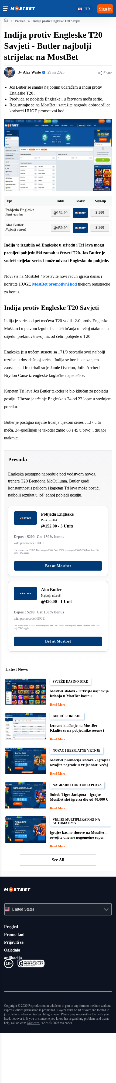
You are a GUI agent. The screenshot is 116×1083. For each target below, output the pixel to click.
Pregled (12, 972)
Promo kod (15, 980)
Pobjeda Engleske (21, 229)
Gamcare (19, 1073)
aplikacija (13, 1003)
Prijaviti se (14, 987)
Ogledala (13, 995)
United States (25, 954)
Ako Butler (17, 243)
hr (86, 8)
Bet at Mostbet (58, 612)
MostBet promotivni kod (77, 308)
